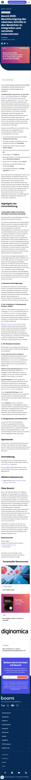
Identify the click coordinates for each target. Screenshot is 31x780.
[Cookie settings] (2, 777)
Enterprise (5, 728)
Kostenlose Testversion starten (17, 2)
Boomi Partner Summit (10, 324)
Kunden (4, 736)
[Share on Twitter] (7, 43)
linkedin (12, 773)
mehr (13, 170)
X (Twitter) (17, 480)
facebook (5, 773)
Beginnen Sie (5, 748)
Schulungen (11, 311)
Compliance (5, 758)
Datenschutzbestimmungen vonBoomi (18, 688)
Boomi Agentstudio (13, 360)
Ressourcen (5, 732)
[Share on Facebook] (4, 43)
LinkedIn (23, 480)
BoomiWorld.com (6, 464)
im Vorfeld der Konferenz (8, 313)
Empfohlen (5, 740)
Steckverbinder (6, 724)
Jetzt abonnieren (22, 677)
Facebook (5, 482)
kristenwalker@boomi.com (8, 545)
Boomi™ (3, 96)
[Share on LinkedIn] (2, 43)
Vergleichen (5, 717)
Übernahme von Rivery (9, 389)
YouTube (13, 482)
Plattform (5, 721)
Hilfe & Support (6, 744)
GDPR (3, 766)
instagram (26, 773)
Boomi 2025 (18, 100)
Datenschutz (5, 754)
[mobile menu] (29, 2)
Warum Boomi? (6, 713)
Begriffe (4, 762)
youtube (19, 773)
